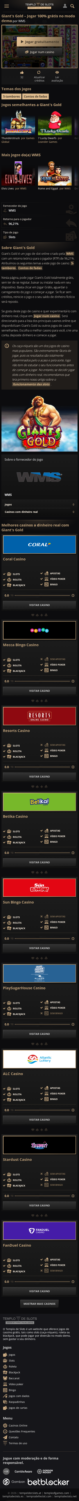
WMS (69, 254)
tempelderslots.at (30, 1493)
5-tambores (11, 96)
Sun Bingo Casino (18, 902)
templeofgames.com (56, 1493)
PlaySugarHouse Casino (24, 988)
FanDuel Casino (17, 1245)
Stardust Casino (17, 1159)
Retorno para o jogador (17, 219)
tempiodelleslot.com (38, 1496)
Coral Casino (14, 559)
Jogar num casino (47, 316)
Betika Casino (15, 816)
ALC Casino (13, 1073)
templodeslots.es (13, 1496)
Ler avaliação (57, 78)
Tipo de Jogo (10, 232)
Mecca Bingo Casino (21, 644)
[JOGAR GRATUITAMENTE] (18, 122)
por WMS (19, 21)
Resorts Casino (16, 730)
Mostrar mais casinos (39, 1303)
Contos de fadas (35, 96)
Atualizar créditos (39, 78)
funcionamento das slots (31, 384)
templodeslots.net (65, 1496)
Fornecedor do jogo (15, 206)
